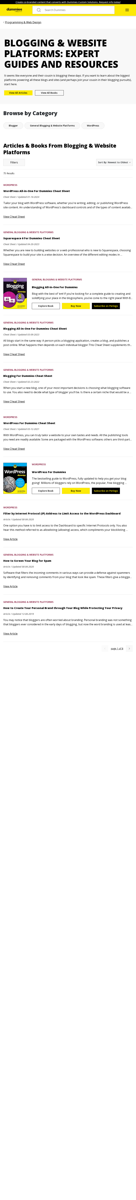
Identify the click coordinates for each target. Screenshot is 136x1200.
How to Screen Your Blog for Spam (27, 561)
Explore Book (45, 305)
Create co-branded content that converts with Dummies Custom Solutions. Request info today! (68, 2)
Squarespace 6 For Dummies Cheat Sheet (31, 238)
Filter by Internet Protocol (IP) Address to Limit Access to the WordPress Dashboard (62, 513)
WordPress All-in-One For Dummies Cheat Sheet (36, 191)
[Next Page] (129, 648)
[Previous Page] (105, 648)
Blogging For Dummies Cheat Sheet (27, 376)
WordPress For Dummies (49, 472)
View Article (10, 539)
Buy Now (76, 305)
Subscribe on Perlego (106, 305)
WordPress (10, 185)
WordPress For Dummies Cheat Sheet (29, 423)
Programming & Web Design (23, 22)
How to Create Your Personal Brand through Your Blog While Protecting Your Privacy (62, 608)
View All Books (49, 92)
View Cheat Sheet (14, 216)
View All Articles (18, 92)
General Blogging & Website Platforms (28, 232)
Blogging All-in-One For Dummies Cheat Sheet (35, 328)
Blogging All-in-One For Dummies (55, 287)
